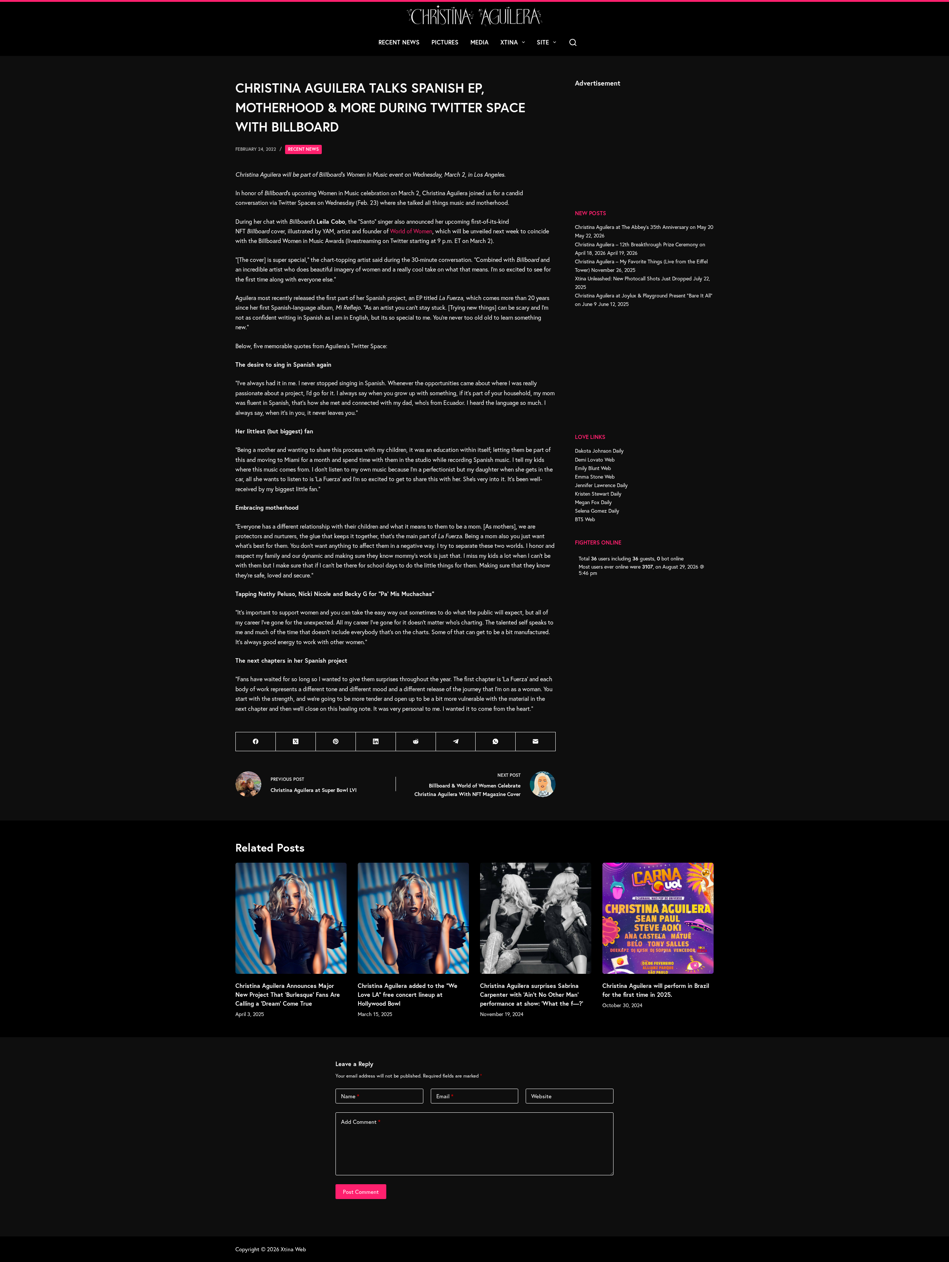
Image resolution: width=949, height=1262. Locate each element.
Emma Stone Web (595, 476)
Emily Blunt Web (593, 468)
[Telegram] (456, 741)
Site (543, 42)
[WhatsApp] (496, 741)
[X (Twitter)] (296, 741)
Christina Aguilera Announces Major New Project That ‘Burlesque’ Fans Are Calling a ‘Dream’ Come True (287, 994)
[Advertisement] (630, 140)
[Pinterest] (336, 741)
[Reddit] (416, 741)
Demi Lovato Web (595, 459)
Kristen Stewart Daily (598, 493)
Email (444, 1096)
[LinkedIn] (376, 741)
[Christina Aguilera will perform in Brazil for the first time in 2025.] (658, 918)
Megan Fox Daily (593, 502)
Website (541, 1096)
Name (350, 1096)
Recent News (399, 42)
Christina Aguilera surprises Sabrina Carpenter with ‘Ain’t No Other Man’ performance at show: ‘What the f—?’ (531, 994)
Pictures (445, 42)
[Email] (536, 741)
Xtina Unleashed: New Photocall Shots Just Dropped (633, 278)
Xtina (509, 42)
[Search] (572, 42)
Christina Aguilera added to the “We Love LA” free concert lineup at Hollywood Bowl (407, 994)
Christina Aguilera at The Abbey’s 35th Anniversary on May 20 (644, 226)
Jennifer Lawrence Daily (601, 485)
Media (479, 42)
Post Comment (361, 1191)
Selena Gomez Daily (597, 510)
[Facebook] (256, 741)
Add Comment (360, 1121)
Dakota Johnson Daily (599, 450)
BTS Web (585, 519)
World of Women (411, 231)
